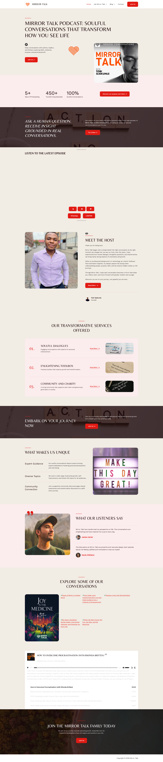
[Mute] (124, 668)
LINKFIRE (89, 216)
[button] (106, 4)
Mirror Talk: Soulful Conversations (51, 661)
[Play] (28, 668)
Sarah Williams (88, 555)
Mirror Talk (39, 4)
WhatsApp (74, 216)
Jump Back (132, 668)
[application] (81, 668)
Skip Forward (135, 668)
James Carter (87, 537)
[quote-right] (30, 513)
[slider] (75, 667)
